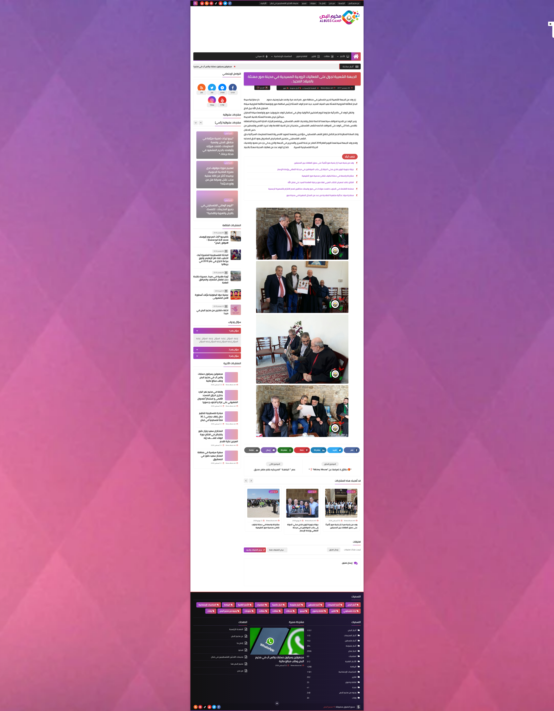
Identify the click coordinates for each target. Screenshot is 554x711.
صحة (354, 687)
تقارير (313, 56)
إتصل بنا (322, 3)
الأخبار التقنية (243, 605)
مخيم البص (328, 706)
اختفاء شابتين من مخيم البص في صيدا (212, 311)
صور (284, 88)
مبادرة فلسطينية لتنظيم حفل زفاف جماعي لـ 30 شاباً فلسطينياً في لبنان (211, 416)
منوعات (248, 611)
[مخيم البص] (340, 17)
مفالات (275, 611)
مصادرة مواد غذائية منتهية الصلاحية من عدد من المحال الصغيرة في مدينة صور (320, 195)
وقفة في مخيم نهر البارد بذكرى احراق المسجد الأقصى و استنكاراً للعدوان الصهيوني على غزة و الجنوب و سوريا (199, 66)
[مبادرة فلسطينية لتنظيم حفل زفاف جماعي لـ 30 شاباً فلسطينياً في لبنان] (231, 416)
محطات (289, 611)
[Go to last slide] (251, 481)
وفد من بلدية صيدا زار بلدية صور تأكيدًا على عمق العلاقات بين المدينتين (324, 163)
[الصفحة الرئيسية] (356, 56)
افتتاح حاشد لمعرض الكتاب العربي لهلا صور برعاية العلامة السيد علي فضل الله (321, 182)
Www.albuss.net (296, 665)
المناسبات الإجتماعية (283, 56)
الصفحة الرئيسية (310, 88)
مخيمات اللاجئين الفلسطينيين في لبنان (284, 3)
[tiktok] (216, 3)
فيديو (304, 3)
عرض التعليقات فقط (276, 549)
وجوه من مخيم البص (228, 611)
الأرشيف (263, 3)
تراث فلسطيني (350, 611)
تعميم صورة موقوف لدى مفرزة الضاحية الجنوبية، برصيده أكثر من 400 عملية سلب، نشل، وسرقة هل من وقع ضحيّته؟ (219, 146)
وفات (209, 611)
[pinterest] (211, 3)
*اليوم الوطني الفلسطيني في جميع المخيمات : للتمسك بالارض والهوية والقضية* (217, 179)
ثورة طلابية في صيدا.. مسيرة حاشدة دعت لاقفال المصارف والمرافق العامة (210, 279)
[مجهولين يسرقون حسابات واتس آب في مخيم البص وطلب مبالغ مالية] (231, 377)
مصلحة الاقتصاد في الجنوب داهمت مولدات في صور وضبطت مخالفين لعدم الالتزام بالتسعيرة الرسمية (311, 189)
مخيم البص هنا (237, 664)
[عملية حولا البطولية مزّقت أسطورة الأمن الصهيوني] (236, 294)
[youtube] (221, 3)
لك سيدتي (260, 56)
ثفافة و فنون (301, 56)
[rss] (207, 3)
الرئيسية (342, 3)
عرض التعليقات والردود (254, 549)
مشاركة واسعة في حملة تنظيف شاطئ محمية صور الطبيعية (328, 176)
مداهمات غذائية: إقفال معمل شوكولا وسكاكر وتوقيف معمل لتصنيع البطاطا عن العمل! (217, 207)
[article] (274, 466)
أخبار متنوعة (294, 88)
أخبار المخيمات (333, 605)
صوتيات (313, 3)
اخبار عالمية (277, 605)
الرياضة (227, 605)
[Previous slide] (201, 123)
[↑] (277, 703)
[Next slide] (246, 481)
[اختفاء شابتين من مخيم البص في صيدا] (236, 310)
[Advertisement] (245, 29)
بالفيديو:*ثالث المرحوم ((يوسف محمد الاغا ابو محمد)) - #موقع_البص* (213, 240)
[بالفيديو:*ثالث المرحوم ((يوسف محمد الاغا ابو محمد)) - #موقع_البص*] (236, 236)
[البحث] (195, 3)
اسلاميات (260, 605)
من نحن (332, 3)
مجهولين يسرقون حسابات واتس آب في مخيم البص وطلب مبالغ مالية (284, 66)
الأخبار (342, 56)
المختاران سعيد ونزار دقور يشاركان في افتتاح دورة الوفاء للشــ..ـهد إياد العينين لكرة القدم (218, 436)
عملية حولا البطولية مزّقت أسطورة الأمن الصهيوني (211, 296)
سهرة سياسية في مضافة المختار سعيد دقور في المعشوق (210, 455)
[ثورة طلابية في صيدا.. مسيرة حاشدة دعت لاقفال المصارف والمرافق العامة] (236, 276)
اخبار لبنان (352, 651)
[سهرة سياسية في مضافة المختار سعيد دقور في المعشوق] (231, 456)
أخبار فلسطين (314, 605)
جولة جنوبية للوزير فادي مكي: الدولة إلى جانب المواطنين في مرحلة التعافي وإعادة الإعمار (315, 169)
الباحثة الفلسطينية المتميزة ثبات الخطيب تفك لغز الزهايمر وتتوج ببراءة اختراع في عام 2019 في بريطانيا (212, 259)
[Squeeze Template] (358, 707)
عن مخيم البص (354, 3)
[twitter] (225, 3)
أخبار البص (352, 605)
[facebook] (230, 3)
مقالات (327, 56)
